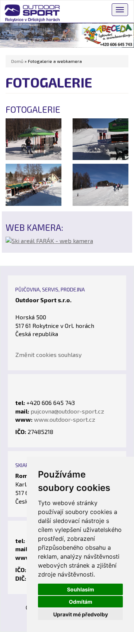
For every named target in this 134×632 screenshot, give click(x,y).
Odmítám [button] (80, 602)
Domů (17, 61)
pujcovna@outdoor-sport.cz (67, 411)
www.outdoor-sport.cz (64, 419)
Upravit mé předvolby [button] (80, 614)
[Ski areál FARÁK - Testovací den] (33, 138)
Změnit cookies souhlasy (48, 354)
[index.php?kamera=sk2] (49, 239)
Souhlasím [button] (80, 589)
